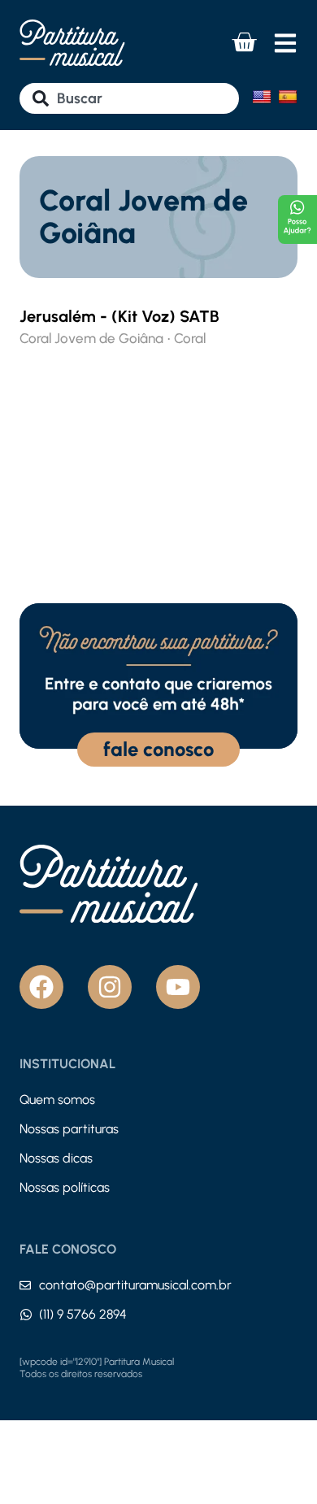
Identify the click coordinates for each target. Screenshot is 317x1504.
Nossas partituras (69, 1129)
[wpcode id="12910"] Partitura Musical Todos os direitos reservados (97, 1368)
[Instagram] (110, 987)
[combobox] (129, 98)
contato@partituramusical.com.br (135, 1285)
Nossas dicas (56, 1158)
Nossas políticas (65, 1187)
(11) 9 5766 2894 (83, 1314)
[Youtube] (178, 987)
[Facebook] (41, 987)
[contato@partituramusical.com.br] (25, 1285)
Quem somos (57, 1099)
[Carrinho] (244, 42)
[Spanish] (287, 96)
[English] (261, 96)
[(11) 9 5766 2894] (26, 1314)
